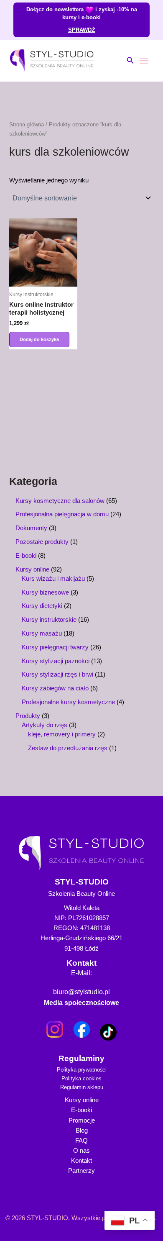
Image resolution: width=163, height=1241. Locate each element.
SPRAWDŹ (81, 29)
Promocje (82, 1120)
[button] (130, 60)
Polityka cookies (81, 1078)
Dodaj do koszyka (39, 339)
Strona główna (26, 124)
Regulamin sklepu (81, 1087)
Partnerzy (81, 1170)
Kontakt (81, 1160)
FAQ (81, 1140)
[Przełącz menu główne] (144, 60)
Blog (82, 1130)
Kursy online (82, 1100)
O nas (81, 1150)
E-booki (81, 1110)
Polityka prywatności (82, 1069)
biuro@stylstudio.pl (81, 992)
